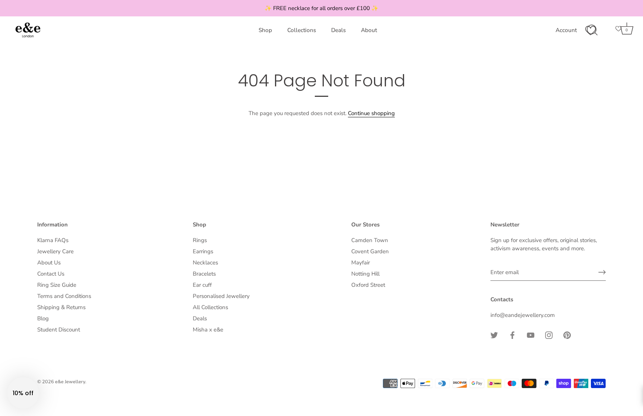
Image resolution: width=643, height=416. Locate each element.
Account (566, 30)
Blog (43, 318)
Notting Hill (365, 273)
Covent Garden (370, 251)
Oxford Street (368, 285)
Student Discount (58, 329)
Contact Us (50, 273)
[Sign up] (602, 272)
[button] (23, 393)
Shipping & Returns (61, 307)
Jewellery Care (55, 251)
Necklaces (205, 262)
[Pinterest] (567, 334)
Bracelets (204, 273)
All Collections (210, 307)
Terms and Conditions (64, 296)
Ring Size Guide (56, 285)
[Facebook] (512, 334)
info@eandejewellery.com (522, 315)
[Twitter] (494, 334)
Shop (265, 30)
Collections (301, 30)
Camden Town (369, 240)
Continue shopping (371, 113)
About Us (49, 262)
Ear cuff (202, 285)
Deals (338, 30)
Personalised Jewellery (221, 296)
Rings (200, 240)
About (369, 30)
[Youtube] (530, 334)
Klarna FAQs (52, 240)
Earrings (203, 251)
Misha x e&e (208, 329)
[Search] (592, 30)
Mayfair (360, 262)
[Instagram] (549, 334)
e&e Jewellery (70, 381)
